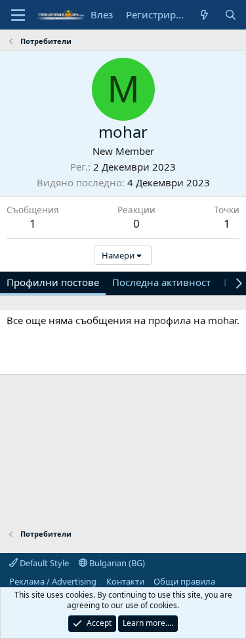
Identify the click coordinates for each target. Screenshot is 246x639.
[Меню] (18, 15)
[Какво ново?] (204, 15)
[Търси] (230, 15)
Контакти (125, 581)
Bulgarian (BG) (116, 563)
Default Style (43, 563)
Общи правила (184, 581)
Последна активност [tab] (161, 282)
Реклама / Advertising (52, 581)
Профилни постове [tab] (53, 282)
